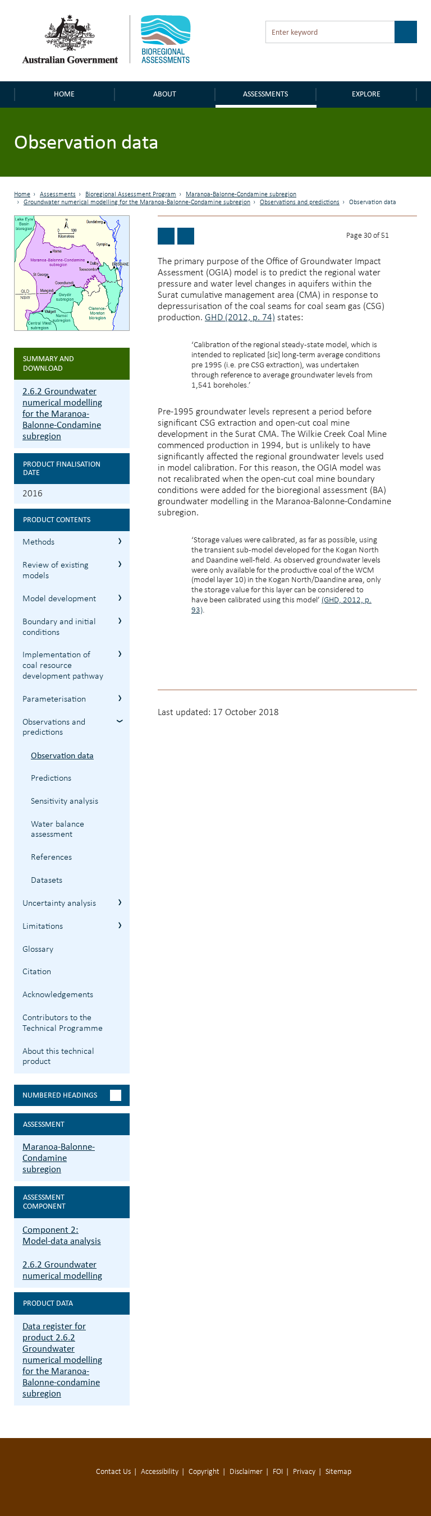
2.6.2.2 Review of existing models (120, 564)
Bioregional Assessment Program (130, 194)
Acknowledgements (57, 994)
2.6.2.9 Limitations (120, 925)
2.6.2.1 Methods (120, 541)
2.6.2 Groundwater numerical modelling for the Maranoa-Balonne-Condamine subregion (62, 413)
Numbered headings (59, 1095)
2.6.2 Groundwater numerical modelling (62, 1270)
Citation (36, 971)
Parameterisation (54, 699)
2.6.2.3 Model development (120, 597)
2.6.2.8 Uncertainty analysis (120, 902)
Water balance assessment (57, 830)
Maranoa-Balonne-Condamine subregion (241, 194)
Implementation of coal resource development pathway (62, 666)
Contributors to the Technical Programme (62, 1023)
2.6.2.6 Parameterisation (120, 698)
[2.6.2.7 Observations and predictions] (166, 236)
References (51, 857)
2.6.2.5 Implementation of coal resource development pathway (120, 653)
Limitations (42, 926)
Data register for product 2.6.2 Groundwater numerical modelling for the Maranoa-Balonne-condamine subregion (62, 1359)
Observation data (62, 755)
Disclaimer (246, 1472)
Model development (59, 599)
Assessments (265, 94)
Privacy (304, 1472)
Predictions (51, 778)
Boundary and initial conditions (59, 627)
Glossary (37, 949)
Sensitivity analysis (64, 801)
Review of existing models (55, 570)
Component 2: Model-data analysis (61, 1235)
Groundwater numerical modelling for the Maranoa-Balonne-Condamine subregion (137, 202)
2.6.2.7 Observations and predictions (120, 721)
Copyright (204, 1472)
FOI (278, 1472)
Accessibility (159, 1472)
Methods (38, 542)
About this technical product (58, 1057)
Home (64, 94)
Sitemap (338, 1472)
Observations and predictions (300, 202)
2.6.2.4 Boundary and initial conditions (120, 620)
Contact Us (113, 1472)
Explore (366, 94)
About (164, 94)
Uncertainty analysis (59, 903)
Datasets (46, 880)
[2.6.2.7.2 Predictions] (185, 236)
